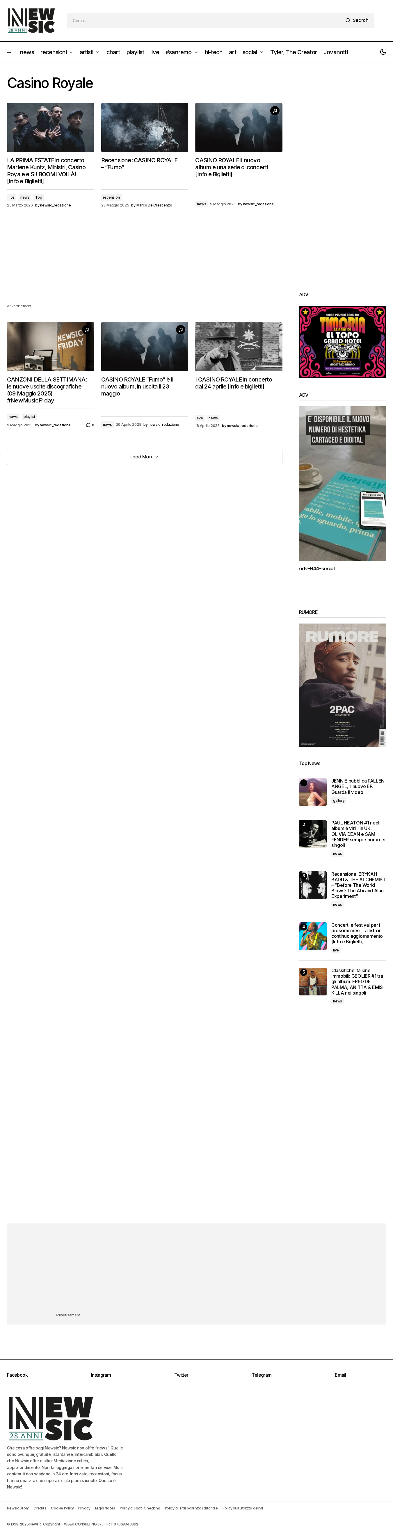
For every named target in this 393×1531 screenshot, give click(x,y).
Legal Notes (105, 1508)
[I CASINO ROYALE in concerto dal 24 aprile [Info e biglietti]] (238, 346)
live (12, 197)
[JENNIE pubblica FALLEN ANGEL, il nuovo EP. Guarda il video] (313, 792)
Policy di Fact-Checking (140, 1508)
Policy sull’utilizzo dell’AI (243, 1508)
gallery (338, 800)
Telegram (261, 1375)
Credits (39, 1508)
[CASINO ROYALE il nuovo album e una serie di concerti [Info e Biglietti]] (238, 127)
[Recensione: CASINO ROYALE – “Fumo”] (145, 127)
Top (38, 197)
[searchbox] (205, 21)
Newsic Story (18, 1508)
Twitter (181, 1375)
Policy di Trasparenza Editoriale (191, 1508)
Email (340, 1375)
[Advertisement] (144, 262)
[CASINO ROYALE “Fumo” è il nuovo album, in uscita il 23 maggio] (145, 346)
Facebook (17, 1375)
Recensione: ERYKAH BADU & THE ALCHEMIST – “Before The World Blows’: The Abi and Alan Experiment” (358, 885)
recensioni (112, 197)
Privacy (84, 1508)
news (24, 197)
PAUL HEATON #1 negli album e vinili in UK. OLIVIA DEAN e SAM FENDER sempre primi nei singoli (358, 834)
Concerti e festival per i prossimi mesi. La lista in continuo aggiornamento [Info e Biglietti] (357, 933)
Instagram (101, 1375)
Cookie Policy (62, 1508)
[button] (10, 52)
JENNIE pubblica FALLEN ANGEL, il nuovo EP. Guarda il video (358, 786)
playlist (29, 416)
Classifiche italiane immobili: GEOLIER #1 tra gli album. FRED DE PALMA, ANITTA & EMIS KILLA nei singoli (357, 982)
